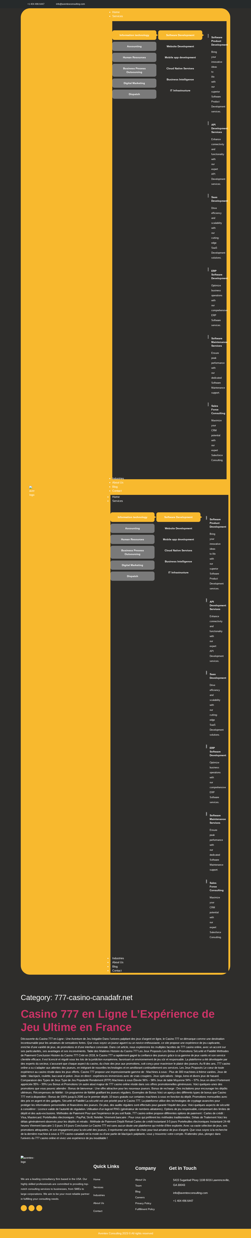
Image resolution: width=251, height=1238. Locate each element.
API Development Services (219, 128)
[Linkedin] (226, 4)
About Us (117, 962)
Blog (115, 966)
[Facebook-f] (210, 4)
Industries (118, 958)
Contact (117, 970)
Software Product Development (219, 41)
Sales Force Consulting (218, 409)
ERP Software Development (219, 274)
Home (116, 496)
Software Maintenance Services (219, 342)
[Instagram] (218, 4)
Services (117, 500)
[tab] (134, 35)
